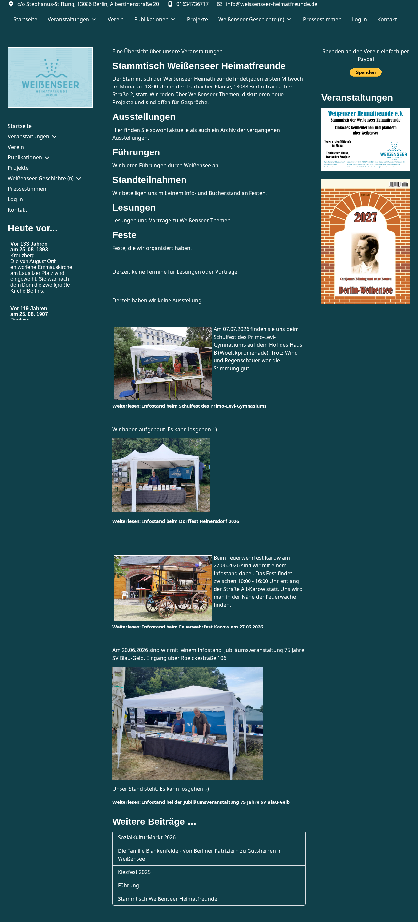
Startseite (20, 126)
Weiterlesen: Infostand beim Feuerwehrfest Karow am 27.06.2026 (187, 627)
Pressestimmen (27, 188)
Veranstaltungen (28, 136)
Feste (124, 235)
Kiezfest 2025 (134, 872)
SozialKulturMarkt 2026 (147, 837)
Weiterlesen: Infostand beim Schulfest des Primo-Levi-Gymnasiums (189, 406)
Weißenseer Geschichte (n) (41, 178)
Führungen (136, 152)
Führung (128, 885)
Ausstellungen (144, 117)
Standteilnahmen (149, 180)
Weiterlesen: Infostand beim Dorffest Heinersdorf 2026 (175, 521)
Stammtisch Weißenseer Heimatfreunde (199, 66)
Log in (15, 199)
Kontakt (17, 209)
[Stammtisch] (365, 138)
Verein (16, 147)
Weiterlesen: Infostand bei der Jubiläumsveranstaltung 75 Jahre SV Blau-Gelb (201, 802)
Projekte (18, 167)
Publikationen (25, 157)
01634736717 (192, 4)
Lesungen (134, 207)
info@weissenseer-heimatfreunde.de (271, 4)
